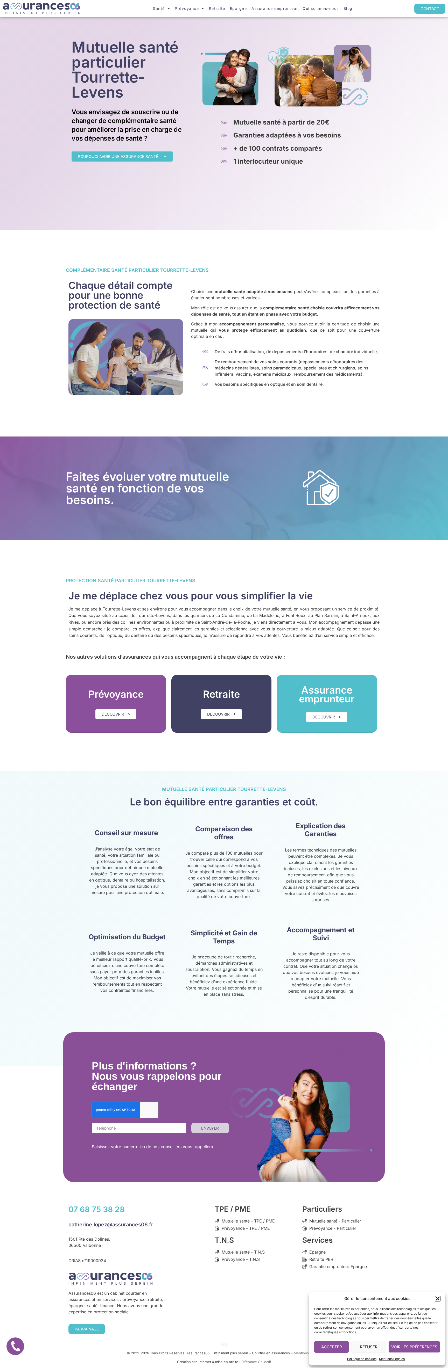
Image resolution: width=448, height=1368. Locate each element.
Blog (348, 8)
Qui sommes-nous (321, 8)
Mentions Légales (392, 1359)
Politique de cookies (361, 1359)
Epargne (238, 8)
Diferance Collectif (256, 1362)
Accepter (331, 1346)
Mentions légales (307, 1353)
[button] (437, 1298)
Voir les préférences (414, 1346)
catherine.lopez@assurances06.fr (110, 1224)
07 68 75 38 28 (96, 1209)
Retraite (217, 8)
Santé (159, 8)
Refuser (368, 1346)
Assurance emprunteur (274, 8)
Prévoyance (187, 8)
